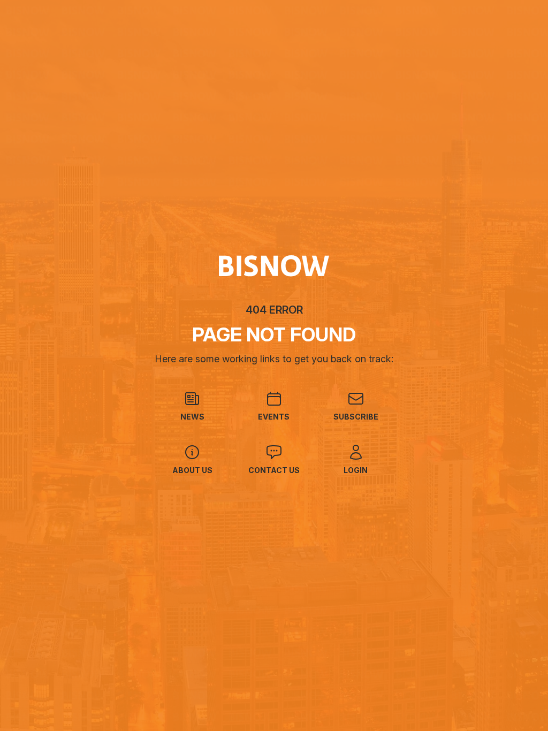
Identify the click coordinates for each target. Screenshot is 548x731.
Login (356, 470)
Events (274, 416)
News (192, 416)
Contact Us (274, 470)
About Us (192, 470)
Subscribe (355, 416)
